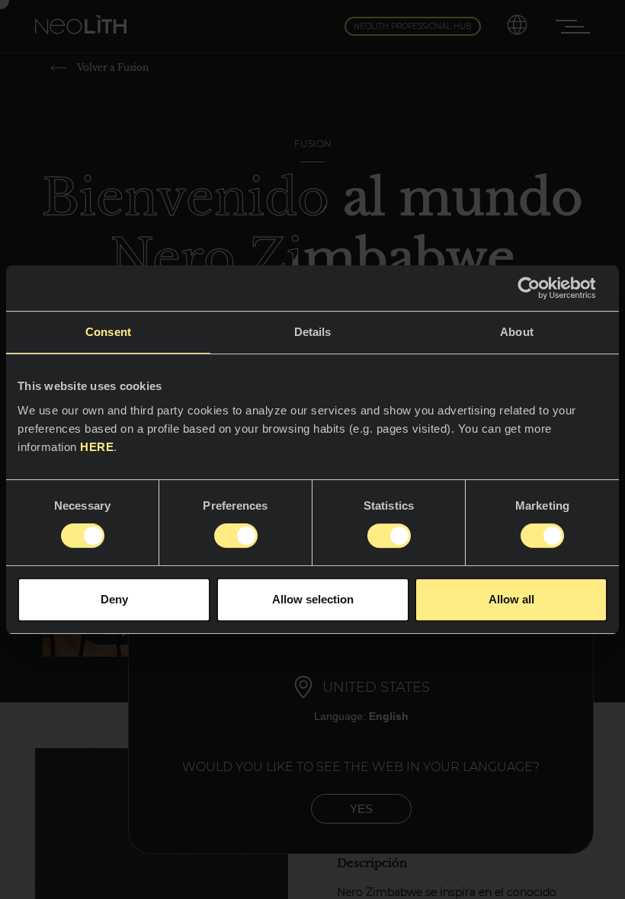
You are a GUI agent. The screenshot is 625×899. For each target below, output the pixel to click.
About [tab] (517, 331)
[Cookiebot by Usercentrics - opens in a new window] (540, 288)
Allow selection (313, 599)
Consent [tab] (108, 331)
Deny (114, 599)
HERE (97, 446)
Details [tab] (313, 331)
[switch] (236, 535)
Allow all (511, 599)
